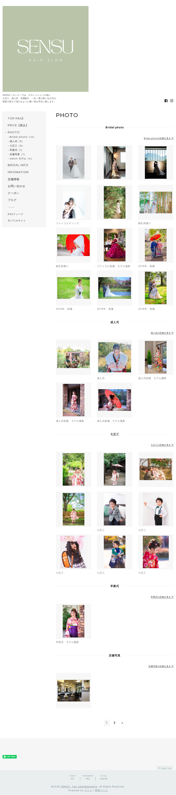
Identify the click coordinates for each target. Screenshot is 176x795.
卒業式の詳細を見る (161, 597)
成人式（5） (17, 141)
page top (166, 768)
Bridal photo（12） (23, 136)
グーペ (88, 790)
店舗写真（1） (18, 154)
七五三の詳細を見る (161, 445)
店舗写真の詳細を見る (160, 666)
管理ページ (101, 790)
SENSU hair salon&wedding (79, 786)
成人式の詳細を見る (161, 333)
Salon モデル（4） (21, 158)
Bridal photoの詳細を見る (158, 138)
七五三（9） (17, 145)
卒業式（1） (17, 150)
